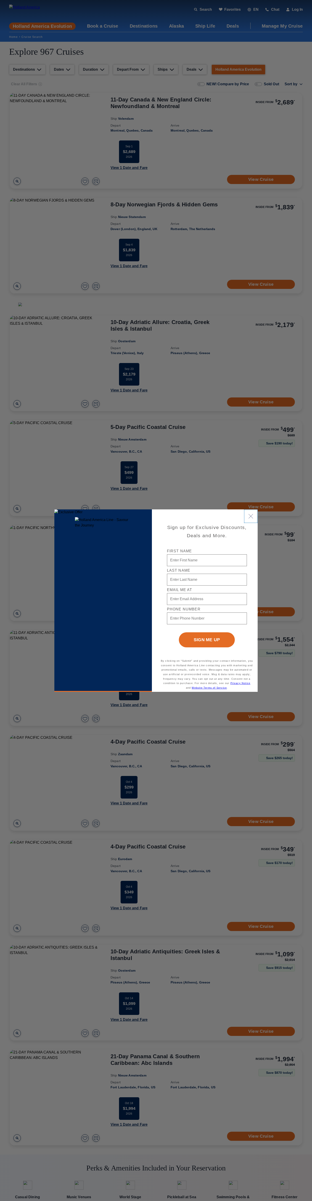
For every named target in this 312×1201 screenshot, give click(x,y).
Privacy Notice (240, 683)
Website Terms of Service (209, 687)
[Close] (251, 516)
